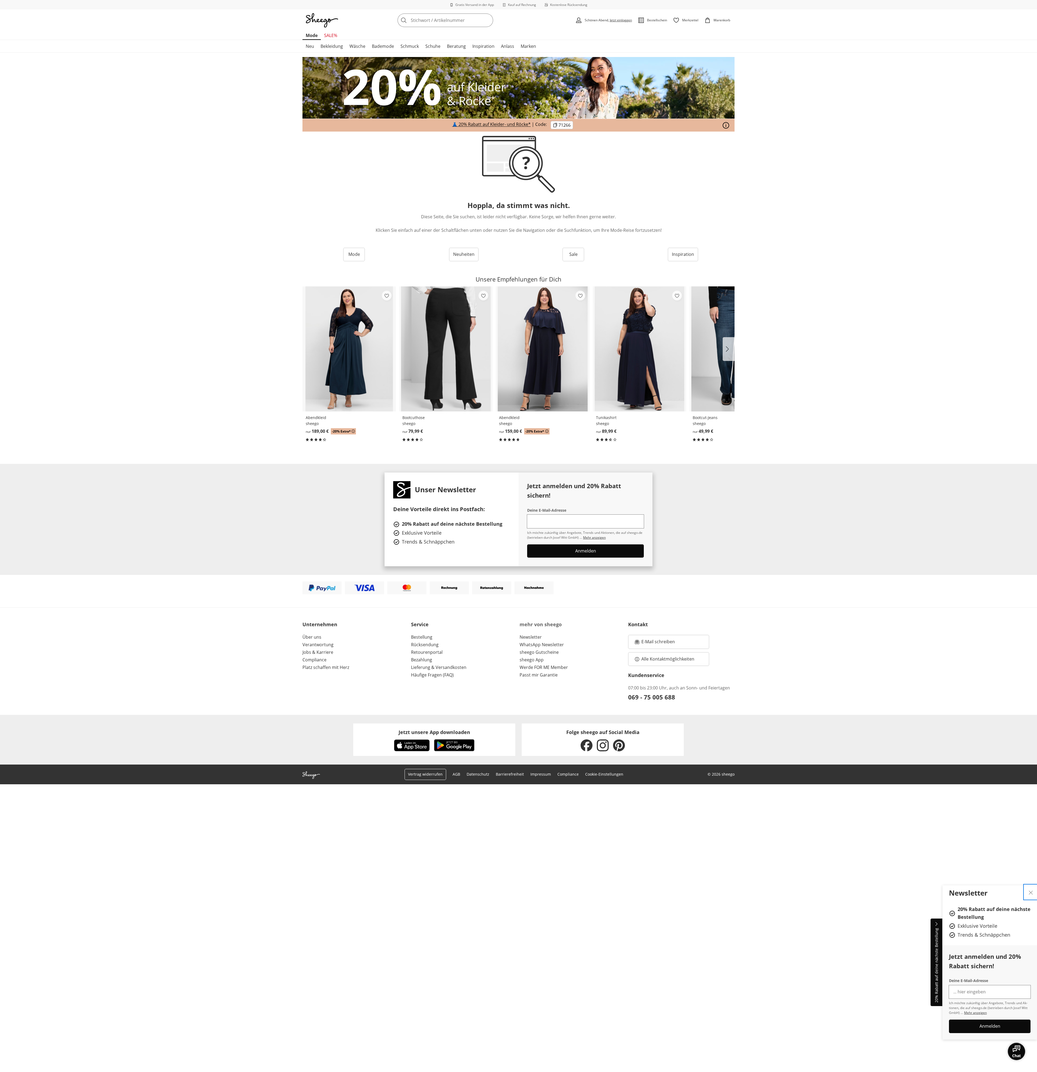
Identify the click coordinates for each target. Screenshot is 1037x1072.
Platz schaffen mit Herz (325, 667)
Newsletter (531, 637)
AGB (456, 774)
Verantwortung (318, 645)
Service (420, 624)
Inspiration (483, 46)
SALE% (330, 35)
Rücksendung (425, 645)
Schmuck (409, 46)
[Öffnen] (726, 125)
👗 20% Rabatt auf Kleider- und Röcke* (491, 125)
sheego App (532, 660)
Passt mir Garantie (539, 675)
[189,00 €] (349, 348)
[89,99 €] (639, 348)
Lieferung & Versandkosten (438, 667)
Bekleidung (332, 46)
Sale (573, 254)
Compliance (314, 660)
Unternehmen (319, 624)
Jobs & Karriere (317, 652)
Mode (312, 35)
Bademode (383, 46)
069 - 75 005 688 (651, 697)
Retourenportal (427, 652)
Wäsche (357, 46)
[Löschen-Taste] (487, 20)
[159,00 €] (542, 348)
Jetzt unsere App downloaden (434, 732)
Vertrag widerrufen (425, 774)
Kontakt (638, 624)
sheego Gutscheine (539, 652)
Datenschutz (478, 774)
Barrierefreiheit (510, 774)
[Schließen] (1031, 892)
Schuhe (432, 46)
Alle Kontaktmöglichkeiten (667, 659)
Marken (528, 46)
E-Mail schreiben (655, 643)
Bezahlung (421, 660)
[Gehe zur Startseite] (322, 20)
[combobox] (457, 20)
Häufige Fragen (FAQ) (432, 675)
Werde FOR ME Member (544, 667)
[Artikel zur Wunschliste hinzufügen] (387, 295)
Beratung (456, 46)
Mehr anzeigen (975, 1012)
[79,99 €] (446, 348)
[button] (729, 349)
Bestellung (421, 637)
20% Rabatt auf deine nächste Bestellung (936, 965)
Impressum (540, 774)
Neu (310, 46)
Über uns (311, 637)
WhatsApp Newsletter (542, 645)
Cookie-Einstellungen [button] (604, 774)
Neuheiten (463, 254)
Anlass (507, 46)
